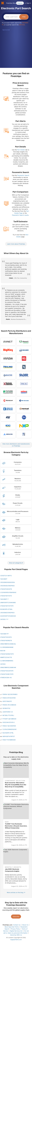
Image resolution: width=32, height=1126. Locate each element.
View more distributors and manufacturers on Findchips (16, 445)
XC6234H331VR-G (8, 722)
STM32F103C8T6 (6, 637)
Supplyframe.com (16, 939)
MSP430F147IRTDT (8, 736)
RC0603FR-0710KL (6, 609)
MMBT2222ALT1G (6, 657)
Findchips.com (2, 3)
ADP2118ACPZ (7, 701)
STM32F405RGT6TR (7, 654)
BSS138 (2, 650)
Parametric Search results (20, 215)
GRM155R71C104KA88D (8, 602)
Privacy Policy (15, 929)
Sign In (28, 3)
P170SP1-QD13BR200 (9, 719)
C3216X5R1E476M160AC (8, 592)
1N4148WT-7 (4, 599)
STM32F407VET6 (6, 596)
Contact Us (16, 925)
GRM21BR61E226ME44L (8, 644)
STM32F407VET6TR (6, 606)
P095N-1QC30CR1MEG (9, 694)
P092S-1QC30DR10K (9, 726)
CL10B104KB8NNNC (6, 661)
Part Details (21, 150)
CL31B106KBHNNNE (6, 647)
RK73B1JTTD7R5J (8, 715)
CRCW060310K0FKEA (7, 612)
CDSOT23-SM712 (6, 575)
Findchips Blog (11, 3)
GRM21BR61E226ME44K (8, 667)
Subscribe (16, 916)
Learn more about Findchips (16, 244)
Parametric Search (23, 175)
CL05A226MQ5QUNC (9, 729)
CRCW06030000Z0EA (7, 582)
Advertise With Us (16, 935)
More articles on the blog (15, 892)
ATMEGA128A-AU (6, 677)
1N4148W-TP (4, 634)
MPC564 (22, 25)
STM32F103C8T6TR (6, 671)
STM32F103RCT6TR (6, 674)
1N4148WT (3, 579)
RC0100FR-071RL (8, 733)
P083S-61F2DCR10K (9, 698)
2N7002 (3, 664)
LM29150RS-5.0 (7, 712)
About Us (25, 925)
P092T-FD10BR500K (9, 740)
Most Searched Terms (12, 927)
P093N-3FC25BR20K (9, 705)
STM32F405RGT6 (6, 640)
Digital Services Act (16, 931)
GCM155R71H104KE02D (8, 616)
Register (20, 3)
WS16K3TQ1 (6, 708)
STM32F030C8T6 (6, 589)
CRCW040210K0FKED (7, 586)
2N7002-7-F (4, 619)
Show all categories (15, 563)
